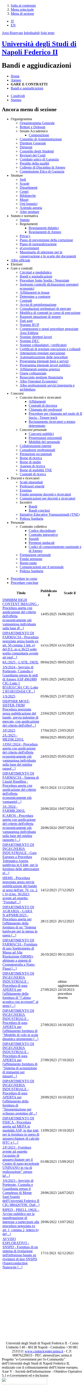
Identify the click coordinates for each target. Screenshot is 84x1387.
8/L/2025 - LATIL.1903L (20, 662)
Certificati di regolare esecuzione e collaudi (50, 349)
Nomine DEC (29, 341)
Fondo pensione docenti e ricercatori (45, 494)
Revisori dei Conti (32, 155)
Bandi (33, 506)
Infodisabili (32, 33)
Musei (24, 200)
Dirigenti (26, 147)
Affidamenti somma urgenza (40, 369)
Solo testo (47, 33)
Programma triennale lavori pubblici (45, 365)
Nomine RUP (29, 325)
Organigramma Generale (37, 123)
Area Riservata (12, 33)
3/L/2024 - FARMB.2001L (13, 809)
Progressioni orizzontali (45, 438)
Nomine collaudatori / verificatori (43, 345)
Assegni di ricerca (32, 466)
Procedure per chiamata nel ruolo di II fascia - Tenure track (55, 416)
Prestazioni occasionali (36, 454)
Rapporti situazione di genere (40, 317)
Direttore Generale (33, 143)
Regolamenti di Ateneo (45, 232)
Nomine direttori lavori (36, 337)
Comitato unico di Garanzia (39, 159)
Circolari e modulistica (36, 272)
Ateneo (16, 80)
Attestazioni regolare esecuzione (42, 353)
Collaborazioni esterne (35, 446)
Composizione (39, 135)
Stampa (16, 100)
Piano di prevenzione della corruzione (46, 240)
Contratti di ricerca (33, 474)
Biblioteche (28, 196)
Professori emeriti (32, 486)
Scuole (24, 183)
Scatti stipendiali (31, 482)
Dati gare (26, 321)
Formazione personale (35, 555)
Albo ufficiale (20, 260)
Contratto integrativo (43, 535)
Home (15, 76)
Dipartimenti (28, 187)
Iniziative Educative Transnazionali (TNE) (50, 514)
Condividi (18, 96)
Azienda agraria (31, 208)
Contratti (26, 300)
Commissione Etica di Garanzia (42, 171)
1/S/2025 (8, 696)
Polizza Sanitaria (31, 518)
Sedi (23, 179)
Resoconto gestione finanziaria (41, 377)
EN (13, 25)
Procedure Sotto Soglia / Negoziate (44, 280)
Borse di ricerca (31, 458)
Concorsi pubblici (41, 434)
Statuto (25, 220)
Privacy (25, 236)
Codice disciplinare (42, 531)
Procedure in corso (24, 578)
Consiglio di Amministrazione (41, 139)
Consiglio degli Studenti (37, 151)
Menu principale (22, 9)
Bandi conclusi (39, 510)
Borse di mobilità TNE (36, 470)
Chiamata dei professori (45, 409)
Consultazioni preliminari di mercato (45, 309)
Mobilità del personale (44, 442)
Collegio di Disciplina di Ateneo (42, 167)
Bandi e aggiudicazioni (27, 88)
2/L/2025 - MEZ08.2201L (13, 737)
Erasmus (26, 490)
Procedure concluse (24, 583)
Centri (24, 191)
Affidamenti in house (35, 292)
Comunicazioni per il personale (42, 567)
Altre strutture (29, 212)
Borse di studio (30, 462)
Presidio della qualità (34, 163)
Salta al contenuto (23, 5)
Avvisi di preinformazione (38, 305)
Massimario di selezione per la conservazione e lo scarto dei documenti (48, 254)
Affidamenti (37, 401)
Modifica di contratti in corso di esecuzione (50, 313)
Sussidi (34, 539)
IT (12, 21)
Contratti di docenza (43, 405)
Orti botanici (28, 204)
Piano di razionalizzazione (38, 244)
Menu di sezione (22, 13)
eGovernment (29, 248)
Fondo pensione (31, 559)
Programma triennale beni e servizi (44, 361)
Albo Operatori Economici (38, 381)
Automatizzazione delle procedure (44, 357)
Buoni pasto (28, 563)
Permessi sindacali (41, 543)
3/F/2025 (8, 730)
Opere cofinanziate (33, 373)
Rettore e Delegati (32, 127)
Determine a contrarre (35, 296)
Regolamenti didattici (44, 228)
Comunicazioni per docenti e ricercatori (47, 498)
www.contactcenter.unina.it (44, 1351)
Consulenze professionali (37, 450)
